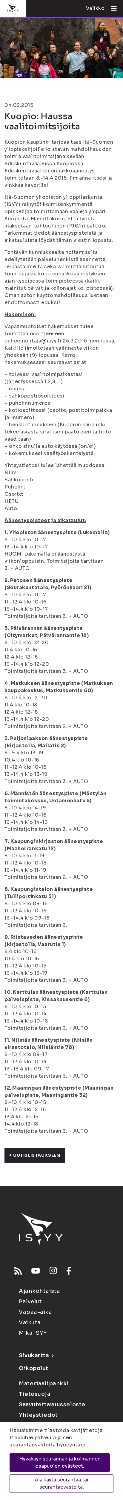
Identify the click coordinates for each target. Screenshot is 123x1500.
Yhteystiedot (38, 1415)
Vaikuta (30, 1322)
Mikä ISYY (33, 1333)
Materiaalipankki (44, 1383)
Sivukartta (34, 1355)
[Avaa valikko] (112, 8)
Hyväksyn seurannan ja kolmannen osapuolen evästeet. (60, 1462)
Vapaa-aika (35, 1312)
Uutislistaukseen (36, 1155)
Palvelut (30, 1301)
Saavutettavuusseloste (52, 1404)
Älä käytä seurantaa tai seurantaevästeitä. (61, 1483)
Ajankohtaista (39, 1291)
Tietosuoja (34, 1394)
